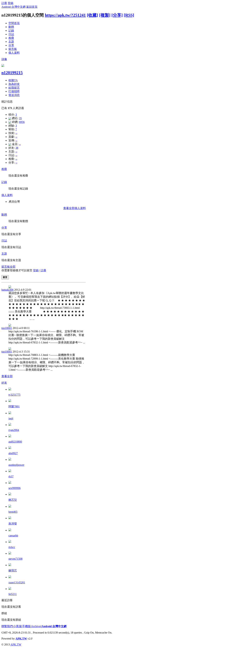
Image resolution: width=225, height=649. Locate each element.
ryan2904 (13, 430)
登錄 (10, 3)
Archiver (36, 626)
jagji (10, 418)
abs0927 (13, 453)
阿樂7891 (14, 406)
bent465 (12, 511)
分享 (11, 45)
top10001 (6, 328)
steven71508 (15, 558)
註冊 (4, 3)
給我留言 (14, 87)
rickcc (11, 547)
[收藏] (92, 15)
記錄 (11, 30)
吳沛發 (12, 523)
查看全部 (7, 376)
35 (20, 118)
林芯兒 (12, 499)
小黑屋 (17, 626)
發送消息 (14, 95)
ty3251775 (14, 394)
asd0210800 (15, 441)
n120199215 (12, 72)
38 (16, 147)
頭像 (4, 59)
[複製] (104, 15)
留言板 (12, 48)
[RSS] (129, 15)
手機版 (26, 626)
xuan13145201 (16, 582)
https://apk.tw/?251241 (65, 15)
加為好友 (14, 83)
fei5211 (12, 594)
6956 (22, 121)
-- (16, 133)
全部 (12, 266)
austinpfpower (16, 464)
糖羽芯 (12, 570)
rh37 (11, 476)
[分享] (117, 15)
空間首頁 (14, 23)
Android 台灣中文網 (13, 6)
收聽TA (13, 80)
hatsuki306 (7, 289)
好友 (4, 382)
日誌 (11, 34)
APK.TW (21, 638)
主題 (11, 41)
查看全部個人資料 (74, 208)
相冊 (11, 37)
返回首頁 (31, 6)
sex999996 (14, 488)
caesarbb (13, 535)
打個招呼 (14, 91)
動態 (11, 26)
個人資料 (14, 52)
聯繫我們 (7, 626)
